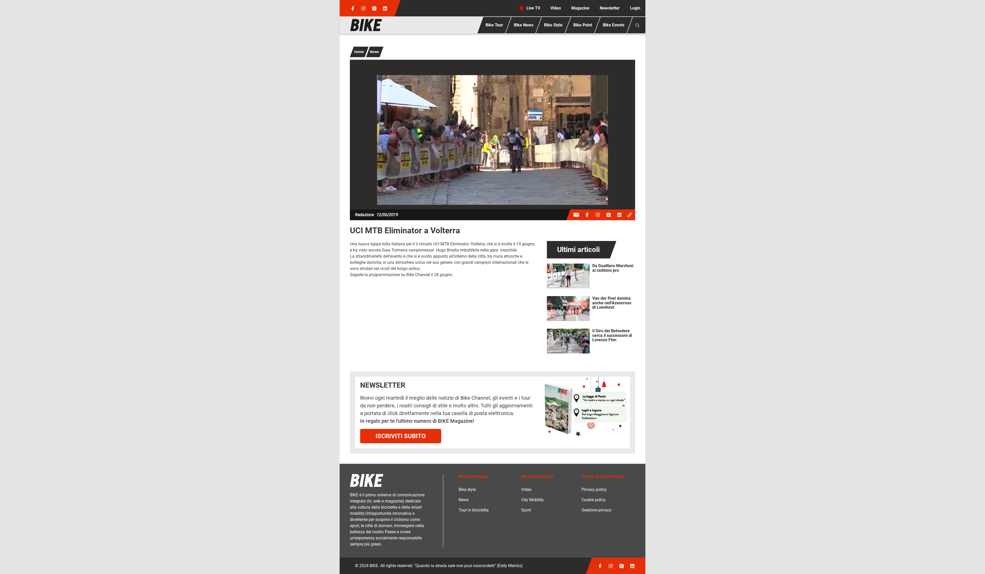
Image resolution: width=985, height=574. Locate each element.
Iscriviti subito (401, 436)
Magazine (580, 8)
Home (359, 52)
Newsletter (610, 8)
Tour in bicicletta (474, 510)
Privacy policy (594, 489)
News (374, 52)
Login (635, 8)
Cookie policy (594, 499)
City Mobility (532, 499)
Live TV (533, 8)
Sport (526, 510)
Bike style (467, 489)
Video (555, 8)
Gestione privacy (597, 510)
